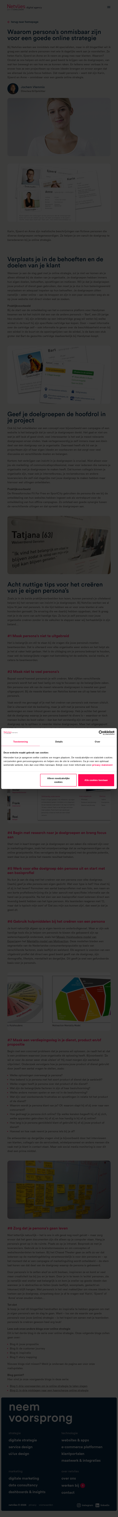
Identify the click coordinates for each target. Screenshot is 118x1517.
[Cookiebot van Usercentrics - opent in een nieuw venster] (101, 732)
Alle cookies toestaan (96, 780)
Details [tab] (59, 741)
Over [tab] (97, 741)
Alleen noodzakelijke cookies (58, 780)
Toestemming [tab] (20, 741)
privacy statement (102, 764)
